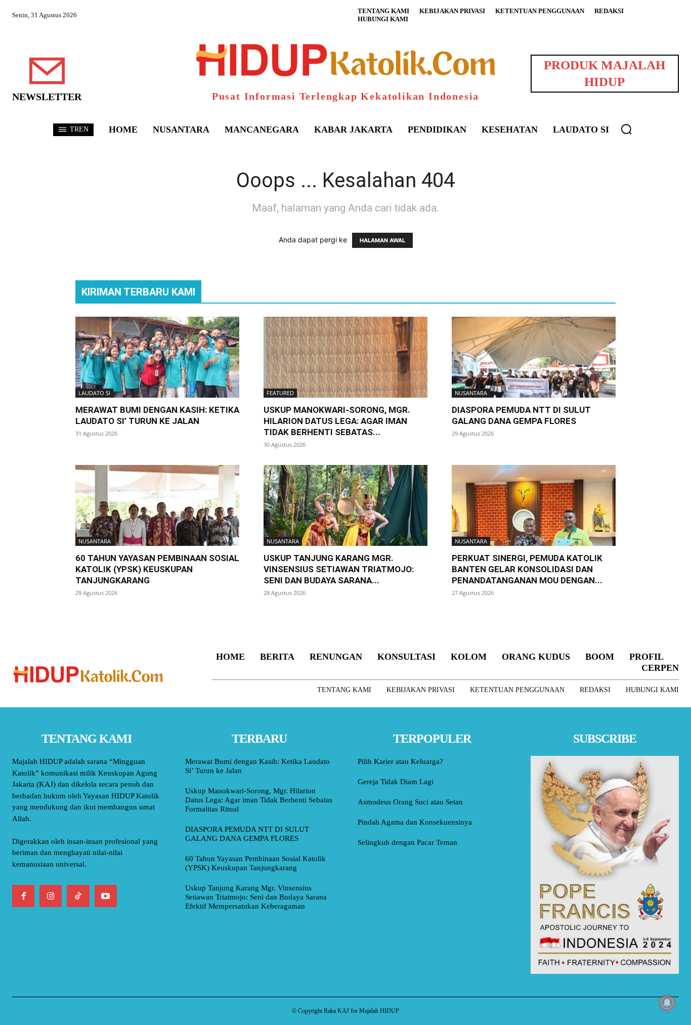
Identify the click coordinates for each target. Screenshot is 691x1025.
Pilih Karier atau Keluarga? (400, 761)
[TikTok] (78, 896)
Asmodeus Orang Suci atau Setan (410, 802)
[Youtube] (106, 896)
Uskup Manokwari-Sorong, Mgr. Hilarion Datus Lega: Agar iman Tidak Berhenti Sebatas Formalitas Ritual (258, 800)
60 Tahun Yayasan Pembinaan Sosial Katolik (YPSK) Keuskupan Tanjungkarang (157, 569)
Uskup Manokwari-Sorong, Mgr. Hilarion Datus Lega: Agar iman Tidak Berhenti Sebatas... (337, 421)
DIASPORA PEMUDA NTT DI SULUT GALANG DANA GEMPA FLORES (247, 833)
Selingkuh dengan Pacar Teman (407, 842)
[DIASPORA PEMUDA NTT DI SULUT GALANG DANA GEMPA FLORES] (534, 357)
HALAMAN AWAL (382, 240)
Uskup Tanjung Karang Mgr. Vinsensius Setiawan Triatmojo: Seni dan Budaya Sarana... (339, 569)
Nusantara (471, 393)
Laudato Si (94, 393)
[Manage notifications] (667, 1003)
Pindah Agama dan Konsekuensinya (415, 822)
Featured (280, 393)
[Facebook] (23, 896)
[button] (626, 129)
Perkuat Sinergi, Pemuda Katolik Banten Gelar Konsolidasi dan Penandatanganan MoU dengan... (527, 569)
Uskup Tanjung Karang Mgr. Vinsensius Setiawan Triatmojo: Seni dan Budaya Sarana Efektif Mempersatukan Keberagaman (256, 897)
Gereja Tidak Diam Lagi (396, 782)
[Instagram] (50, 896)
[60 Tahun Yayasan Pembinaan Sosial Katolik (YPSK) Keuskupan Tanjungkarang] (157, 505)
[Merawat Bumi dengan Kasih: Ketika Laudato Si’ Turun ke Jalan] (157, 357)
